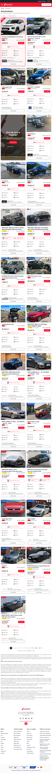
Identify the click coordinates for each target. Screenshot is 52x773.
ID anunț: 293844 (45, 327)
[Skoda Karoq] (39, 123)
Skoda (2, 747)
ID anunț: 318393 (20, 88)
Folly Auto (35, 539)
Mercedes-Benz (4, 733)
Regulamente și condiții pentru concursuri (45, 744)
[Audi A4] (13, 555)
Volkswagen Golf (7, 87)
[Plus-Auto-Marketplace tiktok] (29, 718)
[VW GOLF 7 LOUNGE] (39, 76)
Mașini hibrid (16, 743)
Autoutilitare (29, 739)
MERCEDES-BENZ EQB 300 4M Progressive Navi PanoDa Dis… (11, 373)
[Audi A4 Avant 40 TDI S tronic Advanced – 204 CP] (39, 26)
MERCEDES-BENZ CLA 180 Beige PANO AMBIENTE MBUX (37, 325)
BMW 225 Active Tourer (35, 276)
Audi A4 (4, 566)
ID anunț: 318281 (46, 423)
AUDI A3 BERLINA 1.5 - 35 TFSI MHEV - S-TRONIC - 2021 (38, 373)
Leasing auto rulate (31, 747)
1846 (36, 648)
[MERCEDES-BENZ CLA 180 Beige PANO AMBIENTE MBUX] (39, 313)
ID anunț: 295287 (20, 618)
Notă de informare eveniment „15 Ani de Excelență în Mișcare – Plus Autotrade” (45, 758)
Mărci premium (17, 733)
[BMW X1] (39, 170)
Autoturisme (29, 735)
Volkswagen (3, 739)
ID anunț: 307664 (19, 40)
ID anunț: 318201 (46, 520)
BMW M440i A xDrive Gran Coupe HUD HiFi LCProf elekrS (12, 616)
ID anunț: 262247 (46, 135)
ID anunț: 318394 (46, 40)
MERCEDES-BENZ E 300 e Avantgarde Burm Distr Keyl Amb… (12, 470)
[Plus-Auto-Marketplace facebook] (20, 718)
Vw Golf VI (5, 181)
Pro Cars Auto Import (38, 107)
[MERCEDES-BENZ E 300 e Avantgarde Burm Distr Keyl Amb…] (13, 459)
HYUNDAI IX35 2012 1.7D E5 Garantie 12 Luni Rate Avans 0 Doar (13, 277)
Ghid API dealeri (30, 753)
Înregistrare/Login (42, 1)
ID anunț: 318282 (20, 424)
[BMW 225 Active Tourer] (39, 265)
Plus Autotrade (12, 249)
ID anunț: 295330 (45, 569)
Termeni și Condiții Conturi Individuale (44, 748)
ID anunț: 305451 (46, 472)
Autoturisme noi (17, 747)
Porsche (2, 737)
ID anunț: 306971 (46, 231)
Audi (2, 735)
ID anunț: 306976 (20, 375)
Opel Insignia (31, 519)
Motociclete (29, 737)
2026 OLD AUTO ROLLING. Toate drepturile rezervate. (29, 770)
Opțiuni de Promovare (44, 731)
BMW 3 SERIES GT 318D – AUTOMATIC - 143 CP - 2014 (13, 422)
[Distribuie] (22, 19)
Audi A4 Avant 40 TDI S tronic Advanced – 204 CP (37, 37)
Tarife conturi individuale (45, 733)
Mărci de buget (17, 735)
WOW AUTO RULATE (12, 297)
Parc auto (29, 749)
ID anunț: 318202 (20, 567)
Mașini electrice (17, 745)
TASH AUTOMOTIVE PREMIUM (33, 395)
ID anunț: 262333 (46, 88)
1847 (40, 648)
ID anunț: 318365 (20, 279)
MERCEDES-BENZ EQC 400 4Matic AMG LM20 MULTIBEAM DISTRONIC (38, 228)
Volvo (2, 745)
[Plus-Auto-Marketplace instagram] (23, 718)
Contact (29, 745)
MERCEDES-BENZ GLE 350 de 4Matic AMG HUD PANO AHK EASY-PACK (13, 228)
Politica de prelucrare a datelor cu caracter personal (45, 741)
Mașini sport (16, 741)
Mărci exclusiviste (18, 731)
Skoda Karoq (31, 134)
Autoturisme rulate (18, 749)
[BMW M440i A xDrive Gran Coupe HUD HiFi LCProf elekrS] (13, 604)
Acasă (2, 8)
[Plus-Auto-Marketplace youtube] (26, 718)
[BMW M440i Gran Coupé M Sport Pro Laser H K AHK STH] (39, 555)
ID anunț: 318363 (46, 277)
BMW (2, 731)
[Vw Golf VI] (13, 170)
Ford (2, 741)
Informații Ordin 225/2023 (45, 754)
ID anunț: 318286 (46, 375)
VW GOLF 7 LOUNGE (34, 87)
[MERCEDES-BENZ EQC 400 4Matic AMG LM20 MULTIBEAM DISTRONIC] (39, 217)
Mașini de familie (17, 739)
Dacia (2, 749)
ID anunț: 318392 (46, 182)
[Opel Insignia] (39, 508)
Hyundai (2, 753)
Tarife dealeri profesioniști (45, 735)
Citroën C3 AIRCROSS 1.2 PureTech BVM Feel (12, 37)
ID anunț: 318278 (20, 520)
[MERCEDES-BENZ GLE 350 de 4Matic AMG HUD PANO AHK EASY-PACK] (13, 217)
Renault (2, 743)
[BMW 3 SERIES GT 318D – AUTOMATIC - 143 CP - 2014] (13, 411)
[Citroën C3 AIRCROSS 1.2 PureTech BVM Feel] (13, 26)
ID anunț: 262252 (20, 182)
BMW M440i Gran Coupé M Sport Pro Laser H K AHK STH (39, 567)
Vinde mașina (30, 751)
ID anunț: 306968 (20, 231)
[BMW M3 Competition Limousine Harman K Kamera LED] (39, 459)
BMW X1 (30, 181)
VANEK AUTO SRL (10, 60)
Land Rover (3, 751)
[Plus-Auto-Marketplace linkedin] (31, 718)
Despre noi (29, 733)
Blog (28, 743)
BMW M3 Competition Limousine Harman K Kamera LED (37, 470)
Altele (28, 741)
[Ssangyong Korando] (13, 313)
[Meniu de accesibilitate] (26, 723)
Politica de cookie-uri (44, 737)
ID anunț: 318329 (20, 325)
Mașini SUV (16, 737)
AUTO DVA (35, 59)
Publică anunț (13, 142)
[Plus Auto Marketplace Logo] (8, 4)
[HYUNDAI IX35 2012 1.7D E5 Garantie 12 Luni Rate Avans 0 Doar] (13, 265)
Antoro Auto (36, 154)
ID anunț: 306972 (20, 472)
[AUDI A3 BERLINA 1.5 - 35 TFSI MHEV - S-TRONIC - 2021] (39, 361)
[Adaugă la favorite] (24, 19)
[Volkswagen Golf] (13, 76)
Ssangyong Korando (8, 324)
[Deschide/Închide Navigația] (1, 4)
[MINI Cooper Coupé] (39, 411)
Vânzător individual (6, 107)
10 (30, 648)
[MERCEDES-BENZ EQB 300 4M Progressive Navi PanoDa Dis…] (13, 361)
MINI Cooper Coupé (33, 421)
